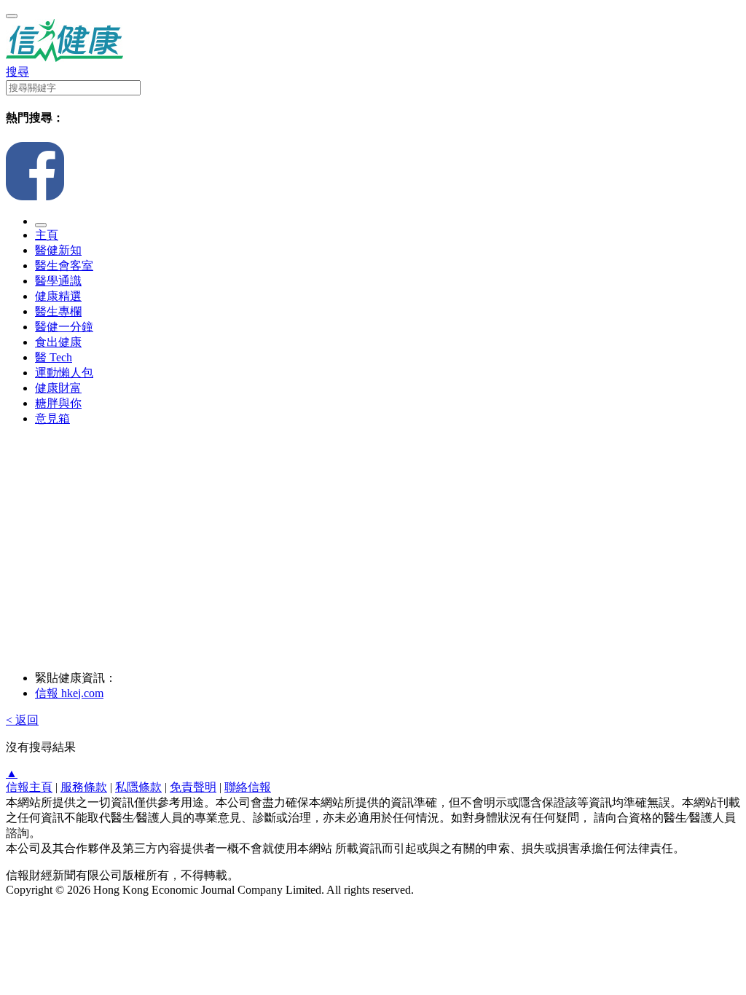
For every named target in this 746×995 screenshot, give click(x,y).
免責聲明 (193, 787)
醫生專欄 (58, 311)
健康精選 (58, 296)
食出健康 (58, 342)
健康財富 (58, 388)
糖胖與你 (58, 403)
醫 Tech (53, 357)
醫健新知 (58, 250)
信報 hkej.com (69, 693)
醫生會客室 (64, 265)
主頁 (46, 235)
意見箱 (52, 418)
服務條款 (83, 787)
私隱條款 (138, 787)
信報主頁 (29, 787)
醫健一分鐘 (64, 326)
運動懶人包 (64, 372)
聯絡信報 (247, 787)
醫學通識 (58, 281)
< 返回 (22, 720)
